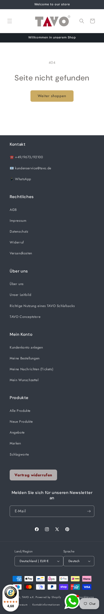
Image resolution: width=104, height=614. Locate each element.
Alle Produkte (20, 410)
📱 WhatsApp (20, 179)
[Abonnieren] (88, 511)
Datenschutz (19, 231)
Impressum (18, 220)
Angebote (17, 432)
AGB (13, 209)
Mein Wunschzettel (24, 380)
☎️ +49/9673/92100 (26, 157)
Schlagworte (19, 454)
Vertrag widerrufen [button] (33, 475)
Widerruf (17, 242)
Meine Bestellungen (25, 358)
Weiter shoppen (52, 96)
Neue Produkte (21, 421)
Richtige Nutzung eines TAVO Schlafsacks (42, 305)
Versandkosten (21, 253)
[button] (9, 21)
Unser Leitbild (20, 294)
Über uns (17, 283)
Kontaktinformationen (46, 605)
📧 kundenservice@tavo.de (30, 168)
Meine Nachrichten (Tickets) (31, 369)
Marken (15, 443)
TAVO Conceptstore (25, 316)
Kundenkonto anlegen (26, 347)
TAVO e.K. (28, 597)
